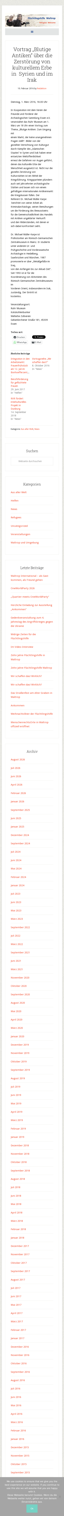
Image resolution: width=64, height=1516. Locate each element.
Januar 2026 (17, 801)
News (36, 429)
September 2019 (20, 1069)
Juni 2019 (16, 1095)
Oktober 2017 (19, 1262)
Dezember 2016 (20, 1346)
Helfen (14, 500)
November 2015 (20, 1455)
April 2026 (16, 784)
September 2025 (20, 810)
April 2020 (16, 1019)
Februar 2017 (18, 1330)
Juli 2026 (15, 768)
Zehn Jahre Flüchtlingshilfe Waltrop (32, 667)
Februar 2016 (18, 1430)
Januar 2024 (17, 885)
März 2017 (17, 1321)
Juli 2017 (15, 1288)
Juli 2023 (15, 893)
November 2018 (20, 1153)
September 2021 (20, 952)
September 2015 (20, 1472)
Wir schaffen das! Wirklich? (26, 676)
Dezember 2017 (20, 1246)
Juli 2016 (15, 1388)
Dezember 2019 (20, 1044)
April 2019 (16, 1111)
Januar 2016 (17, 1439)
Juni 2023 (16, 902)
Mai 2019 (16, 1103)
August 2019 (18, 1078)
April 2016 (16, 1413)
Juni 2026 (16, 776)
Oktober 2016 (19, 1363)
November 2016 (20, 1355)
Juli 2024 (15, 851)
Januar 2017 (17, 1338)
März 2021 (17, 969)
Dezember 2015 (20, 1447)
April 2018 (16, 1212)
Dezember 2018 (20, 1145)
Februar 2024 (18, 877)
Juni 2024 (16, 860)
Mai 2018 (16, 1204)
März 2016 (17, 1422)
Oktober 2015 (19, 1464)
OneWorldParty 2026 (23, 588)
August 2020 (18, 1002)
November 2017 (20, 1254)
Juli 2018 (15, 1187)
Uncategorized (19, 525)
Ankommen (17, 705)
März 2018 (17, 1220)
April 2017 (16, 1313)
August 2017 (18, 1279)
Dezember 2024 (20, 835)
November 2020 (20, 977)
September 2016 (20, 1371)
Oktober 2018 (19, 1162)
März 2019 (17, 1120)
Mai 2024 (16, 868)
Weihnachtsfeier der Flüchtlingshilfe (32, 713)
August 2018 (18, 1178)
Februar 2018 (18, 1229)
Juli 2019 (15, 1086)
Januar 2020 (17, 1036)
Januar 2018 (17, 1237)
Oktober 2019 (19, 1061)
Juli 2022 (15, 935)
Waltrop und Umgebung (25, 542)
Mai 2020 (16, 1011)
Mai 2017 (16, 1304)
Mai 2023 (16, 910)
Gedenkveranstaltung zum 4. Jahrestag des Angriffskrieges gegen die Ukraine (32, 622)
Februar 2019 (18, 1128)
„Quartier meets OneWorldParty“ (30, 596)
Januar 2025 (17, 826)
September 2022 (20, 927)
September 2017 (20, 1271)
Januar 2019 (17, 1137)
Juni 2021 (16, 960)
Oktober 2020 (19, 986)
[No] (59, 1496)
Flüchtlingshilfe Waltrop (32, 20)
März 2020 (17, 1027)
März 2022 (17, 944)
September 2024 (20, 843)
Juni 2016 (16, 1397)
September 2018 (20, 1170)
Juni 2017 (16, 1296)
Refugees (16, 517)
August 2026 (18, 759)
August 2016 (18, 1380)
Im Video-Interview (22, 646)
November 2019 (20, 1053)
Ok (32, 1508)
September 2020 (20, 994)
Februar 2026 (18, 793)
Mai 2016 (16, 1405)
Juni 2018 (16, 1195)
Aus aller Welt (27, 429)
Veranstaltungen (20, 534)
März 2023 (17, 918)
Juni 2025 (16, 818)
